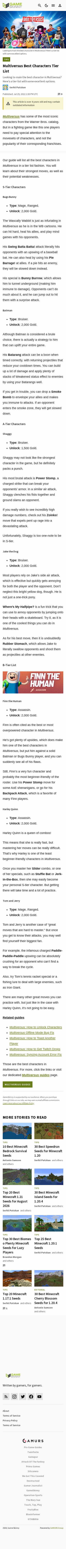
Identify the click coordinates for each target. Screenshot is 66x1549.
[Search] (39, 5)
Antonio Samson (12, 1160)
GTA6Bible (33, 1519)
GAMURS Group (56, 1528)
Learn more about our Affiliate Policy (18, 1103)
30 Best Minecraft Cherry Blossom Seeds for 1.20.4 (46, 1298)
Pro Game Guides (33, 1447)
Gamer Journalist (33, 1485)
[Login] (60, 5)
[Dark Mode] (46, 5)
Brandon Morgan (12, 1257)
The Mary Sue (33, 1499)
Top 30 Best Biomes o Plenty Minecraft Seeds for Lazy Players (17, 1245)
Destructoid (33, 1480)
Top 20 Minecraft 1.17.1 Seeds (15, 1296)
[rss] (6, 1396)
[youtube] (39, 1396)
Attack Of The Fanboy (33, 1461)
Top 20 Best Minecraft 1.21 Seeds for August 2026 (15, 1199)
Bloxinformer (33, 1514)
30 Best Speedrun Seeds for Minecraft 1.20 (48, 1150)
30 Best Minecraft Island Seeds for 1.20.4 (46, 1196)
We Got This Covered (33, 1476)
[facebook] (31, 1396)
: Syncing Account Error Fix (35, 1054)
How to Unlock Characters (35, 1027)
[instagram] (14, 1396)
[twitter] (22, 1396)
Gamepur (33, 1456)
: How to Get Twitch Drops (34, 1049)
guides (36, 1075)
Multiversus (11, 116)
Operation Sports (33, 1495)
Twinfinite (33, 1452)
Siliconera (33, 1471)
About (6, 1410)
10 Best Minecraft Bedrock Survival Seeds (15, 1150)
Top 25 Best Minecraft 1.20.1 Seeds (45, 1243)
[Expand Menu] (53, 5)
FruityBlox (33, 1509)
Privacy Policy (10, 1420)
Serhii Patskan (42, 1160)
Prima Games (33, 1466)
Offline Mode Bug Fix (31, 1032)
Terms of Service (11, 1415)
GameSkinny (33, 1490)
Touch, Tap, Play (33, 1504)
